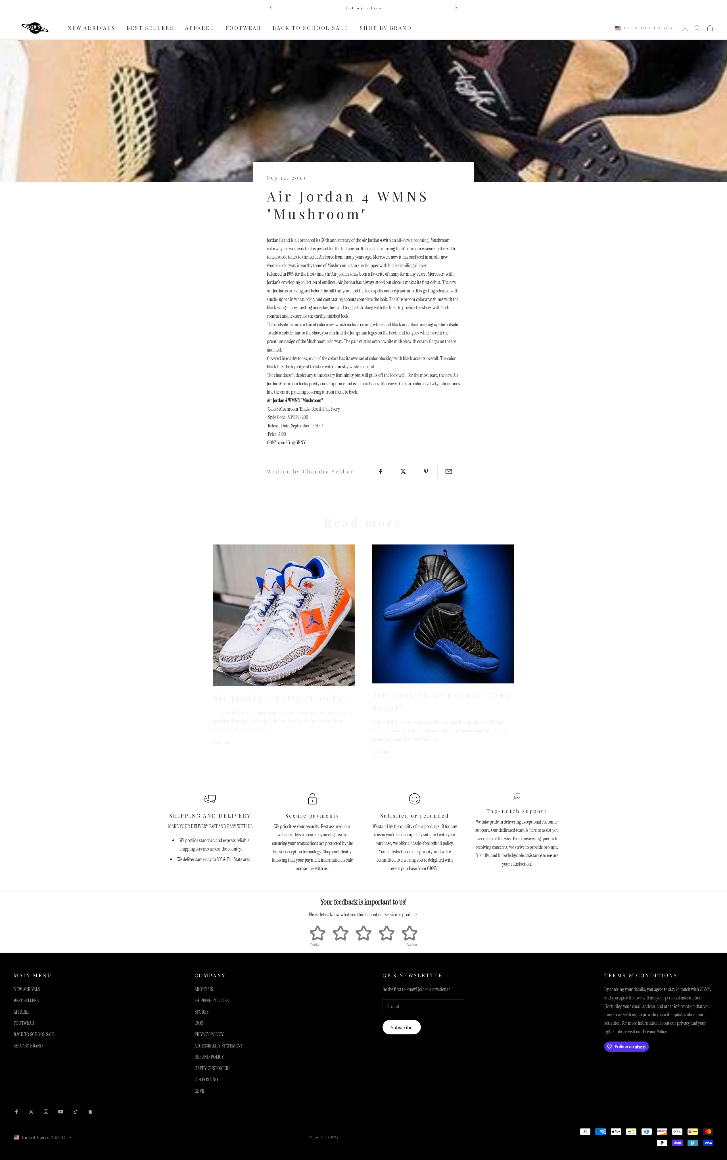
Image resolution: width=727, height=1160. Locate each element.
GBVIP (200, 1091)
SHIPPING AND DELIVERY (210, 815)
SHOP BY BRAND (386, 28)
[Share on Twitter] (403, 471)
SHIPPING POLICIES (212, 1000)
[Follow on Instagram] (46, 1112)
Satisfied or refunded (414, 815)
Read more (222, 742)
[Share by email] (449, 471)
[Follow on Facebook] (16, 1112)
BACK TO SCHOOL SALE (310, 28)
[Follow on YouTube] (61, 1112)
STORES (201, 1012)
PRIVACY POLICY (209, 1034)
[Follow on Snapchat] (90, 1112)
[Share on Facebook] (380, 471)
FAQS (199, 1023)
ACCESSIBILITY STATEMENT (219, 1045)
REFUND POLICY (209, 1056)
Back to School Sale (363, 8)
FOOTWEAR (244, 28)
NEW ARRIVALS (91, 28)
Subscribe (402, 1027)
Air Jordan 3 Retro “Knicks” (280, 698)
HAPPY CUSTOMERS (212, 1068)
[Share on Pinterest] (426, 471)
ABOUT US (204, 989)
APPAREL (199, 28)
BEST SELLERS (150, 28)
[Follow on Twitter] (31, 1112)
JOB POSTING (206, 1079)
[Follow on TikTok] (75, 1112)
